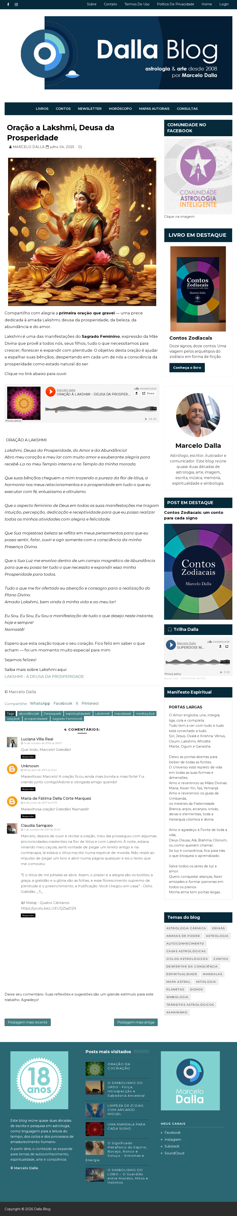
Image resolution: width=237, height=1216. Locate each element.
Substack (172, 1146)
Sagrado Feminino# (67, 718)
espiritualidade (181, 974)
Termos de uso (137, 4)
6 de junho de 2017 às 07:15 (40, 802)
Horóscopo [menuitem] (120, 109)
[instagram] (16, 4)
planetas (175, 989)
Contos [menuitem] (63, 109)
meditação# (145, 713)
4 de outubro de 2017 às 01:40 (42, 829)
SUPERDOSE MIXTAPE (193, 678)
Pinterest (90, 703)
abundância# (29, 713)
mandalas (212, 974)
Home (207, 4)
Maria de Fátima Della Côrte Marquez (56, 798)
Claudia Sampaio (37, 825)
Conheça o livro (187, 368)
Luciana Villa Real (37, 739)
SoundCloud (174, 1153)
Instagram (173, 1139)
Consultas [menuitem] (187, 109)
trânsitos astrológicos (190, 1004)
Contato (110, 4)
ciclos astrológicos (187, 958)
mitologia (206, 981)
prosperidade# (36, 718)
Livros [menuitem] (42, 109)
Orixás (218, 928)
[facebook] (8, 4)
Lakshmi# (102, 713)
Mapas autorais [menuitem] (154, 109)
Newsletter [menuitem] (90, 109)
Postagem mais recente (27, 1022)
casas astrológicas (186, 951)
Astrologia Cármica (186, 928)
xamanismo (177, 1012)
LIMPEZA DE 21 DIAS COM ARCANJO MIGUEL (125, 1110)
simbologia (177, 997)
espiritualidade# (78, 713)
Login (224, 4)
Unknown (30, 766)
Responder (28, 756)
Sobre (92, 4)
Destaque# (53, 713)
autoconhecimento (185, 943)
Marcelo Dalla (171, 678)
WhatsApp (40, 703)
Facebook (62, 703)
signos (196, 989)
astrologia (217, 936)
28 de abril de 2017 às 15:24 (40, 770)
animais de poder (183, 936)
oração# (13, 718)
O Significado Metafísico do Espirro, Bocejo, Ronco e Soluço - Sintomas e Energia (116, 1151)
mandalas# (123, 713)
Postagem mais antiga (135, 1022)
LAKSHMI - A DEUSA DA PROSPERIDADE (44, 676)
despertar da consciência (192, 966)
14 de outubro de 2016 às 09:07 (43, 743)
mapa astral (178, 981)
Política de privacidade (175, 4)
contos (220, 958)
